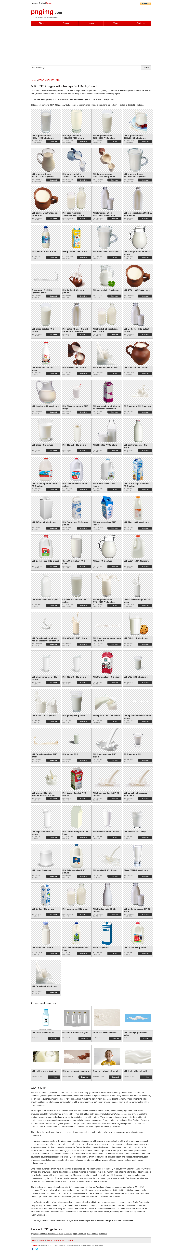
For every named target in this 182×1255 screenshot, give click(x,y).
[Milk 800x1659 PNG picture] (76, 624)
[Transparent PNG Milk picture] (107, 701)
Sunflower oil (53, 1233)
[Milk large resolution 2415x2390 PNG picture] (107, 585)
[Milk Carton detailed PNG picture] (76, 778)
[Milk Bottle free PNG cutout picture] (137, 314)
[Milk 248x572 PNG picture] (77, 430)
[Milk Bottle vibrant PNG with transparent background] (76, 314)
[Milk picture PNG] (76, 740)
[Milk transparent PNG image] (76, 894)
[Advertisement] (105, 44)
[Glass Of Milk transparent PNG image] (138, 585)
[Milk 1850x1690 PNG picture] (138, 276)
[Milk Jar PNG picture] (107, 546)
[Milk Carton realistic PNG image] (107, 508)
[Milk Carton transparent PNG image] (76, 817)
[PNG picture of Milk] (138, 740)
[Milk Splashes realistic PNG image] (46, 739)
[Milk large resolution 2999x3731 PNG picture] (46, 160)
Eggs (75, 1233)
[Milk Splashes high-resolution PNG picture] (107, 624)
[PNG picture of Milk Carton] (76, 237)
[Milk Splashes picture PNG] (107, 353)
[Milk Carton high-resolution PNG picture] (138, 469)
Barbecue (43, 1233)
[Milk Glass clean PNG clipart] (107, 237)
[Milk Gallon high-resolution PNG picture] (46, 469)
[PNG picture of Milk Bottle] (46, 237)
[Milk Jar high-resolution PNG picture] (138, 237)
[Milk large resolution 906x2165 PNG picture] (138, 198)
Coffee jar (82, 1233)
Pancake (94, 1233)
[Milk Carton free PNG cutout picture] (76, 508)
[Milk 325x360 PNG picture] (107, 430)
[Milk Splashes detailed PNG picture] (107, 778)
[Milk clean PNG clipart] (46, 856)
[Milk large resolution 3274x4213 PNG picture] (76, 160)
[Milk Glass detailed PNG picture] (45, 314)
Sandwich (68, 1233)
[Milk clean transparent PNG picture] (46, 662)
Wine (61, 1233)
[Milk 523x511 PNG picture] (46, 701)
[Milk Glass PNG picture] (46, 430)
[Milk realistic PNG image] (138, 817)
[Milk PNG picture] (107, 933)
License (91, 23)
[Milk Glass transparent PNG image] (76, 392)
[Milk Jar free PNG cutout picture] (76, 276)
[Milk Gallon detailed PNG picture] (76, 856)
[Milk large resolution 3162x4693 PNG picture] (107, 160)
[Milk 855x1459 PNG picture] (138, 546)
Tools (115, 23)
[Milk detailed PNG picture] (107, 856)
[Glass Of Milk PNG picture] (137, 856)
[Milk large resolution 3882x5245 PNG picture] (138, 121)
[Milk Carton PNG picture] (46, 894)
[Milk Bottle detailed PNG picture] (107, 894)
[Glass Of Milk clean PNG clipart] (76, 546)
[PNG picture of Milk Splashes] (138, 392)
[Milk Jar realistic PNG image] (107, 276)
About (41, 23)
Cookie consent (59, 1240)
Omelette (103, 1233)
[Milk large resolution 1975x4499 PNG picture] (46, 121)
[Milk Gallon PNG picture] (138, 933)
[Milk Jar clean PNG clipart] (138, 353)
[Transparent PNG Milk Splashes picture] (46, 275)
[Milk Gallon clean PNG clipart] (46, 546)
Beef (89, 1233)
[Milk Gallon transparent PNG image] (76, 933)
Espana (49, 3)
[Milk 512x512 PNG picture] (138, 624)
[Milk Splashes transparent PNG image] (138, 778)
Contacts (140, 23)
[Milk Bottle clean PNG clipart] (46, 585)
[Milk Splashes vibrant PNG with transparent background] (46, 624)
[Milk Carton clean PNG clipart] (107, 662)
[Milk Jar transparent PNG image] (138, 430)
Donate (66, 23)
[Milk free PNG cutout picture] (107, 817)
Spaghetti (35, 1233)
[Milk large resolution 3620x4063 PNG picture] (137, 160)
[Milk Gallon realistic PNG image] (107, 469)
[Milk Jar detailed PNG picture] (46, 392)
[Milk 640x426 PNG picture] (138, 662)
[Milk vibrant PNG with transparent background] (46, 779)
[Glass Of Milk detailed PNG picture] (76, 585)
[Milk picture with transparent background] (46, 198)
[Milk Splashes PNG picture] (46, 972)
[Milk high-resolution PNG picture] (46, 817)
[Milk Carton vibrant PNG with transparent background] (107, 392)
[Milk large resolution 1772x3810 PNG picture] (107, 121)
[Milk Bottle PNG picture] (46, 933)
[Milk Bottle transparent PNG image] (137, 894)
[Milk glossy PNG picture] (76, 701)
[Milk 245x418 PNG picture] (46, 508)
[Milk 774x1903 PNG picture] (138, 508)
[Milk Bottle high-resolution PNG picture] (107, 314)
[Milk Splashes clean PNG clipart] (107, 740)
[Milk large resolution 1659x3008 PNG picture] (107, 198)
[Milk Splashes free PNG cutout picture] (138, 701)
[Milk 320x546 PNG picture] (76, 662)
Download (53, 141)
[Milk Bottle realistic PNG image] (46, 353)
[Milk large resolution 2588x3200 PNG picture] (76, 198)
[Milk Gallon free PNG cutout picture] (76, 469)
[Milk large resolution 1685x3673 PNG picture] (76, 121)
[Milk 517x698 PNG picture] (76, 353)
